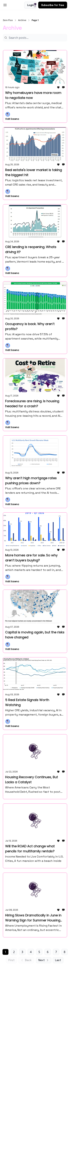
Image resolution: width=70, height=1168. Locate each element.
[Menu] (5, 4)
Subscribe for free (52, 5)
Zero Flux (8, 20)
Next (41, 960)
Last (58, 960)
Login (30, 5)
